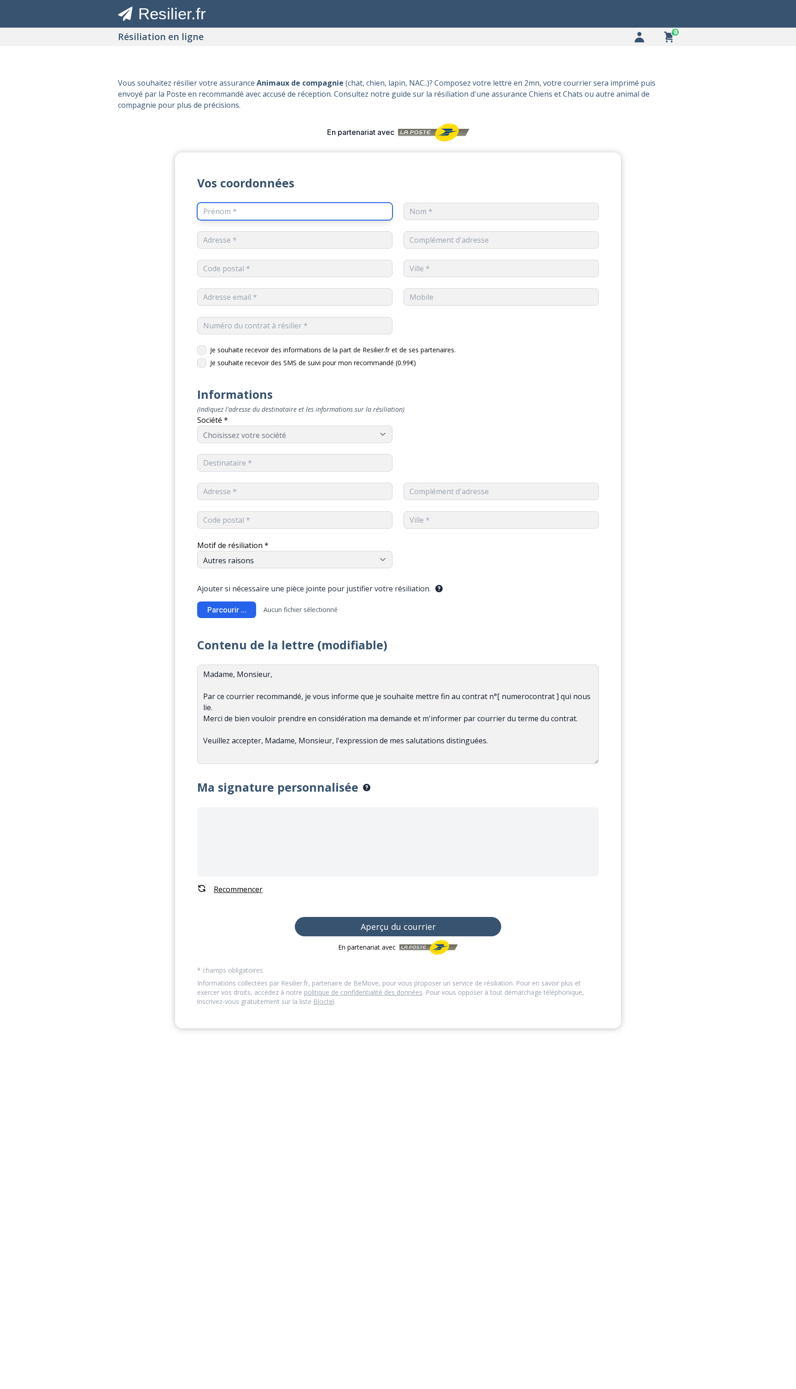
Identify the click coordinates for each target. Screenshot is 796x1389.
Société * (212, 420)
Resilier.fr (172, 14)
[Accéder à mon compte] (639, 37)
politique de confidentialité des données (363, 992)
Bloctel (323, 1001)
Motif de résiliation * (233, 545)
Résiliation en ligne (161, 36)
